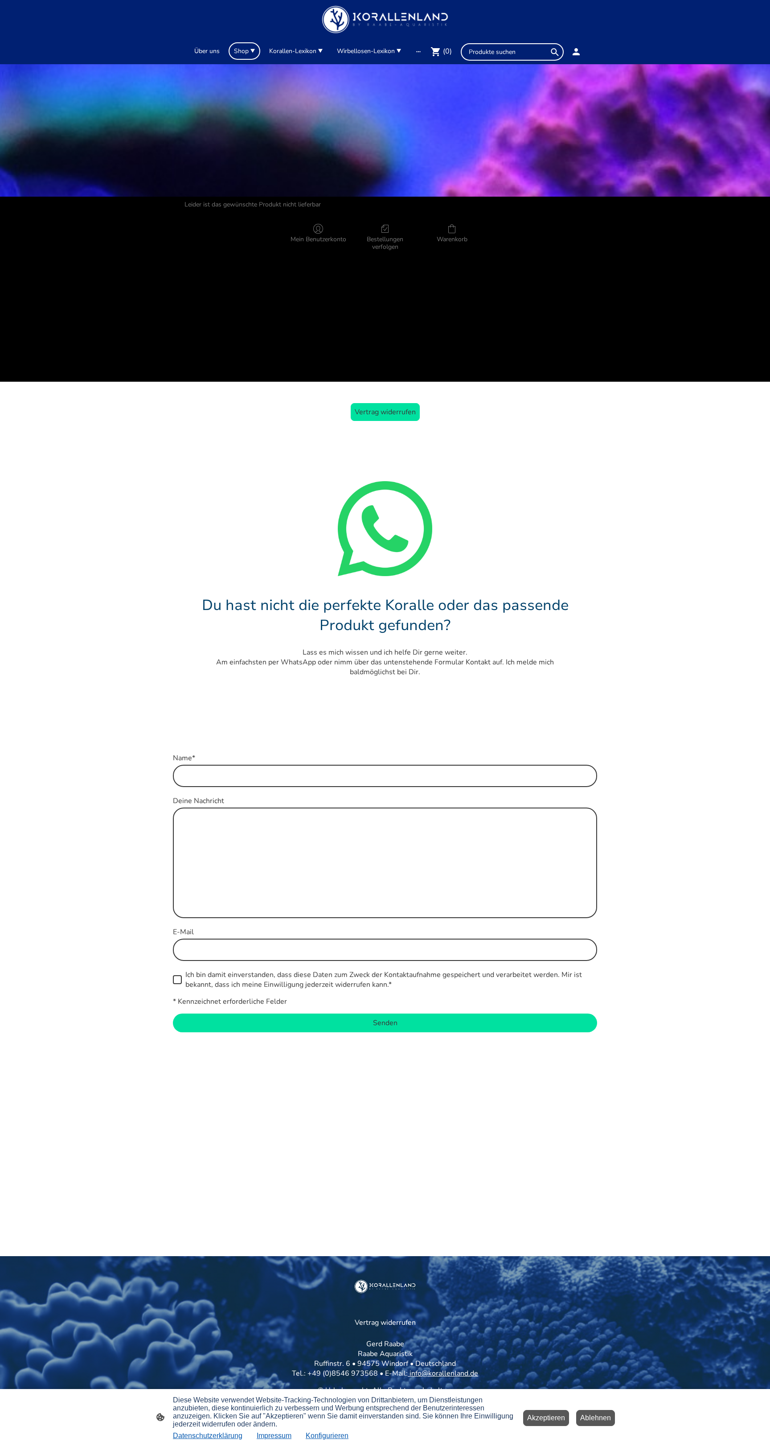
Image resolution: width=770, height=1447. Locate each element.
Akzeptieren (546, 1418)
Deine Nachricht (198, 801)
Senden (385, 1023)
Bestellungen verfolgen (385, 243)
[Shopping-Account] (576, 51)
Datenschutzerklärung (207, 1435)
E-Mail (183, 932)
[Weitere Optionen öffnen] (418, 51)
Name (184, 758)
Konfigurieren (327, 1435)
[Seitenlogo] (385, 20)
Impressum (274, 1435)
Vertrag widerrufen (385, 412)
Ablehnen (595, 1418)
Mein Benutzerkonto (318, 239)
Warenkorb (452, 239)
